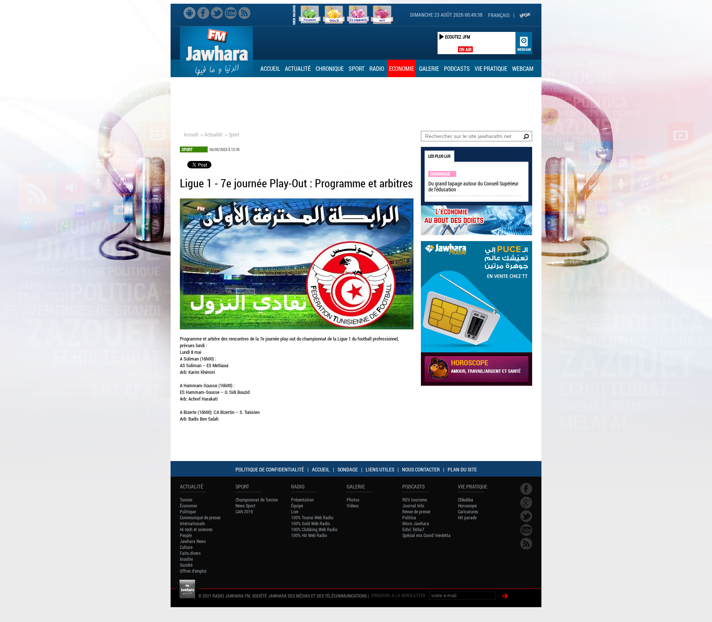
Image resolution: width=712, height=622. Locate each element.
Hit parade (467, 517)
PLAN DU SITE (462, 469)
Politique (188, 511)
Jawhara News (193, 541)
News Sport (245, 506)
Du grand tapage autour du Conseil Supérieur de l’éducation (473, 186)
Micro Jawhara (415, 523)
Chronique (330, 68)
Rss (244, 13)
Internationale (192, 523)
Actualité (298, 68)
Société (186, 565)
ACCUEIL (321, 469)
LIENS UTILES (380, 469)
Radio (376, 68)
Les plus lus (439, 156)
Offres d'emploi (193, 571)
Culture (186, 547)
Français (499, 15)
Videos (353, 506)
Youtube (231, 13)
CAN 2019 (244, 511)
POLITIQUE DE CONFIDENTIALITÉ (269, 469)
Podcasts (457, 68)
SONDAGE (347, 469)
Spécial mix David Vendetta (426, 535)
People (186, 535)
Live (294, 511)
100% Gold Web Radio (310, 523)
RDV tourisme (414, 500)
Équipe (297, 506)
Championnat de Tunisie (256, 500)
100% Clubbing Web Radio (314, 529)
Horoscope (467, 506)
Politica (409, 517)
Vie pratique (491, 68)
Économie (188, 506)
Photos (353, 500)
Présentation (302, 500)
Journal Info (413, 506)
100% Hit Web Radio (309, 535)
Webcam (523, 68)
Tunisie (186, 500)
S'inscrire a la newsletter (398, 595)
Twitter (217, 13)
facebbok (203, 13)
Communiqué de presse (200, 517)
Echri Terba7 (413, 529)
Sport (357, 68)
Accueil (270, 68)
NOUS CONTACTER (421, 469)
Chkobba (465, 500)
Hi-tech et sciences (196, 529)
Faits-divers (190, 553)
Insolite (186, 559)
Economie (401, 68)
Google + (526, 503)
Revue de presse (416, 511)
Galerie (429, 68)
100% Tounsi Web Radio (312, 517)
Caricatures (468, 511)
